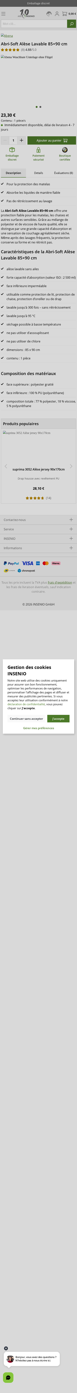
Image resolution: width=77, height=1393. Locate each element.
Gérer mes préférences (38, 728)
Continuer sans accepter (26, 719)
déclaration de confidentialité (26, 704)
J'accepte (58, 719)
